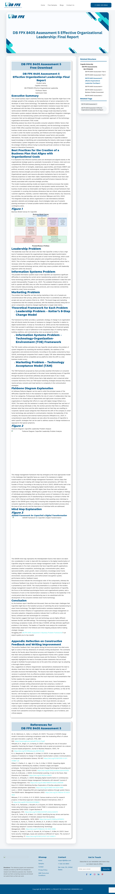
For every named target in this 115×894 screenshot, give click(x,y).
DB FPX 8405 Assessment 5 (89, 104)
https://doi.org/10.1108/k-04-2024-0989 (49, 787)
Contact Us (70, 5)
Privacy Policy (42, 870)
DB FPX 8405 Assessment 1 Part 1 (95, 75)
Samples (41, 863)
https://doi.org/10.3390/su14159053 (52, 819)
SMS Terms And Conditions (43, 874)
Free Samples (52, 5)
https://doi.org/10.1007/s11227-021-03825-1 (41, 836)
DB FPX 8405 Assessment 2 (93, 95)
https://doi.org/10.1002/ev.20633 (40, 775)
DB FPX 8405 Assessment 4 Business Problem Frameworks (42, 633)
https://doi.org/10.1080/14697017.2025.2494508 (46, 783)
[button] (101, 5)
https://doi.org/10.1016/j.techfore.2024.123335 (53, 770)
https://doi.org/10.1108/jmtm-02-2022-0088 (41, 829)
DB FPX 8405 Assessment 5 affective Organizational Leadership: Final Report (93, 80)
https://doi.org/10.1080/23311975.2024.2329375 (41, 812)
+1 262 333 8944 (63, 864)
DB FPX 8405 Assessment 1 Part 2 (95, 71)
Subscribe (106, 869)
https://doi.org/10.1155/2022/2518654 (26, 802)
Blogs (62, 5)
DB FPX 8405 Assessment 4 (93, 86)
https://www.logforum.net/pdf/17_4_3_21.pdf (30, 741)
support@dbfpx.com (64, 860)
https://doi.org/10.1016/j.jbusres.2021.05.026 (29, 751)
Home (43, 5)
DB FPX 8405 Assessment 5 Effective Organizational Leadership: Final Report (92, 109)
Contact (40, 867)
